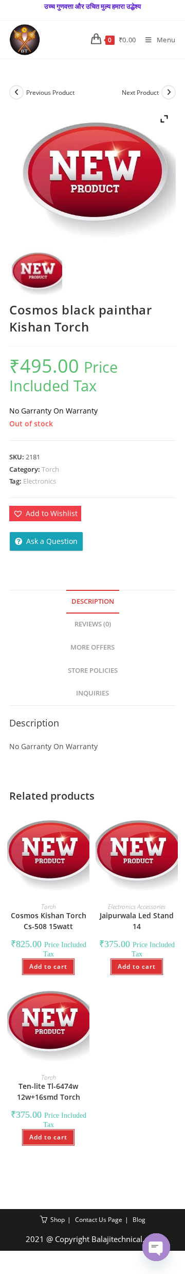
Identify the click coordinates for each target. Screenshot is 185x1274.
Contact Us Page (98, 1219)
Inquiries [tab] (92, 693)
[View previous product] (16, 92)
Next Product (140, 92)
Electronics (39, 481)
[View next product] (168, 92)
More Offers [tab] (92, 647)
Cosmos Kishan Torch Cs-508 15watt (48, 921)
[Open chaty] (156, 1247)
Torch (50, 469)
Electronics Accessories (136, 906)
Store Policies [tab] (93, 670)
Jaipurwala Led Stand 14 (137, 921)
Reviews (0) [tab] (93, 624)
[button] (45, 513)
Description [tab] (92, 601)
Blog (139, 1219)
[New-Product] (37, 272)
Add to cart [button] (48, 966)
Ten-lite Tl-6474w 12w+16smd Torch (48, 1091)
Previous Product (50, 92)
